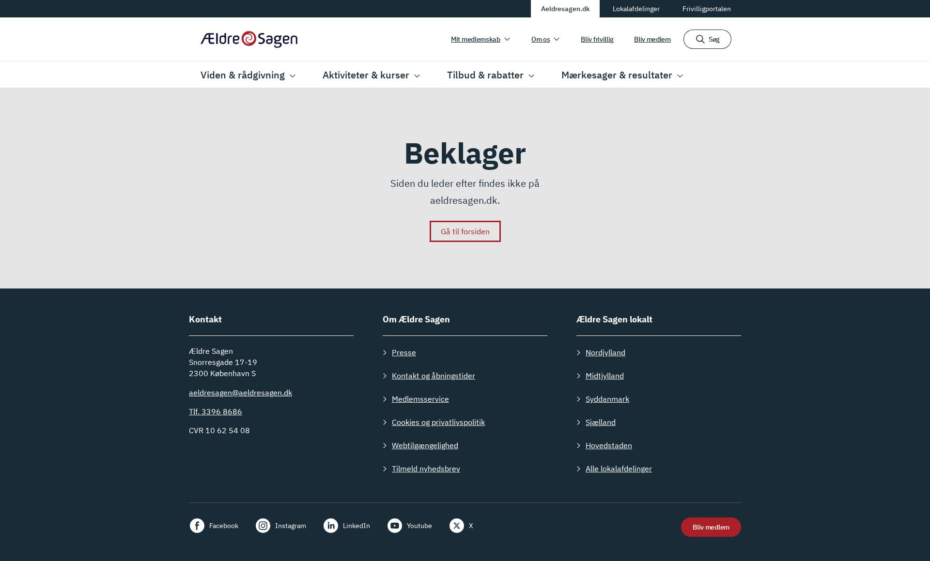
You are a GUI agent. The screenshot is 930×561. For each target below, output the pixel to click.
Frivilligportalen (706, 8)
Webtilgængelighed (425, 445)
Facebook (223, 525)
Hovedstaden (609, 445)
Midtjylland (605, 375)
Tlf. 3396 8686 (215, 411)
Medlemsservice (420, 399)
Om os (540, 39)
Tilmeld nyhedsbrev (426, 468)
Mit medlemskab (475, 39)
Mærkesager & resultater (616, 74)
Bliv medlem (652, 39)
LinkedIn (356, 525)
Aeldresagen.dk (565, 8)
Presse (404, 352)
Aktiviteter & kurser (366, 74)
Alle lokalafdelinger (619, 468)
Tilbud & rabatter (485, 74)
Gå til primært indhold (236, 8)
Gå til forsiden (465, 231)
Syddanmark (607, 399)
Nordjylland (605, 352)
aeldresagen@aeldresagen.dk (240, 392)
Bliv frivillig (597, 39)
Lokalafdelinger (636, 8)
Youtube (419, 525)
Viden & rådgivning (243, 74)
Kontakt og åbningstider (433, 375)
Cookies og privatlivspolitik (438, 422)
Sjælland (601, 422)
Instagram (290, 525)
